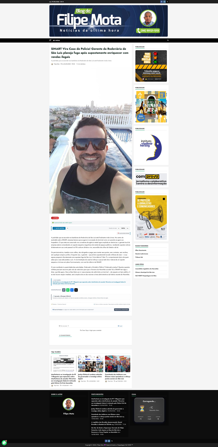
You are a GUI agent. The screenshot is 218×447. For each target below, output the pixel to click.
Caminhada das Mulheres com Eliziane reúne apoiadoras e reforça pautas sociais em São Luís (117, 376)
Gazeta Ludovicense (141, 254)
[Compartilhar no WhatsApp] (68, 290)
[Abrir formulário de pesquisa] (168, 40)
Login (120, 326)
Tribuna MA (139, 257)
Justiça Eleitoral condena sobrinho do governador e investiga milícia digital (90, 376)
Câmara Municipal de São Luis (144, 272)
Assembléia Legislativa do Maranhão (146, 269)
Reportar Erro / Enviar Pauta (121, 309)
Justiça (55, 218)
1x (67, 228)
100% (123, 228)
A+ (127, 228)
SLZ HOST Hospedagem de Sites (145, 276)
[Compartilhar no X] (76, 290)
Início (57, 40)
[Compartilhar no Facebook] (72, 290)
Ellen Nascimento (140, 250)
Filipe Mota (56, 64)
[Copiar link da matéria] (63, 290)
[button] (50, 40)
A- (118, 228)
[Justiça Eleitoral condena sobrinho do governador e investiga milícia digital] (90, 363)
